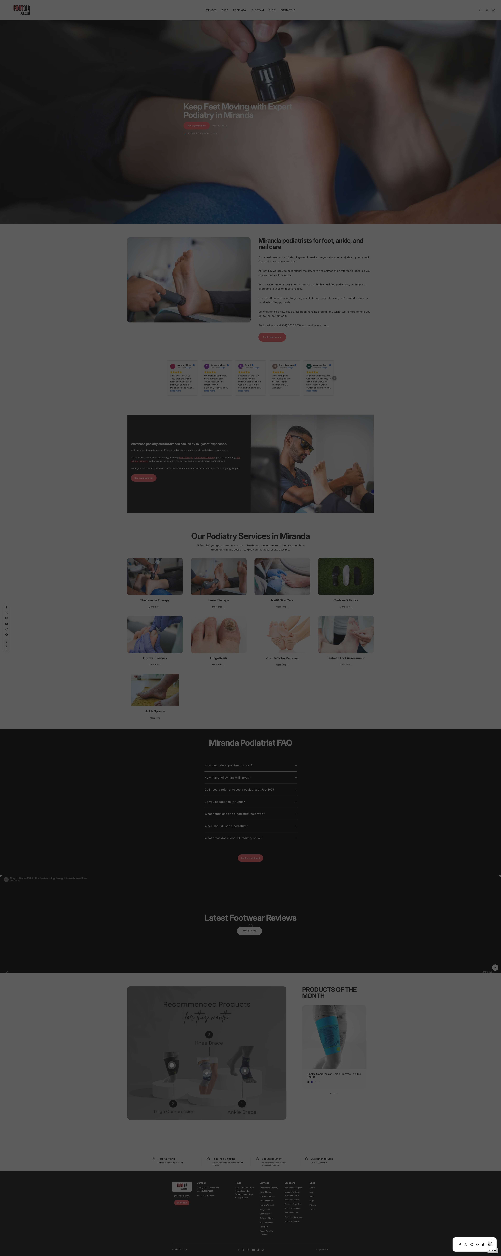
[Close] (491, 1242)
